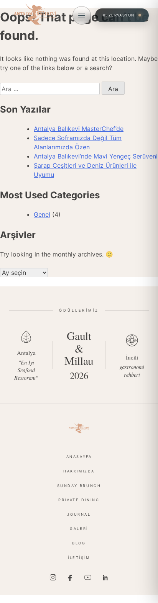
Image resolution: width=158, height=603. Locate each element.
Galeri (79, 528)
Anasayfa (79, 456)
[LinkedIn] (105, 577)
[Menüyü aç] (81, 15)
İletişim (79, 558)
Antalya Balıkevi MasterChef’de (78, 128)
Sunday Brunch (79, 486)
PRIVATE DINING (78, 500)
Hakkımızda (79, 471)
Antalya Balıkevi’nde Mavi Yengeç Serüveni (96, 156)
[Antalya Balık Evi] (79, 428)
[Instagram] (53, 577)
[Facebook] (70, 577)
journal (79, 514)
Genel (42, 214)
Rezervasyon (119, 15)
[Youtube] (87, 577)
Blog (79, 543)
